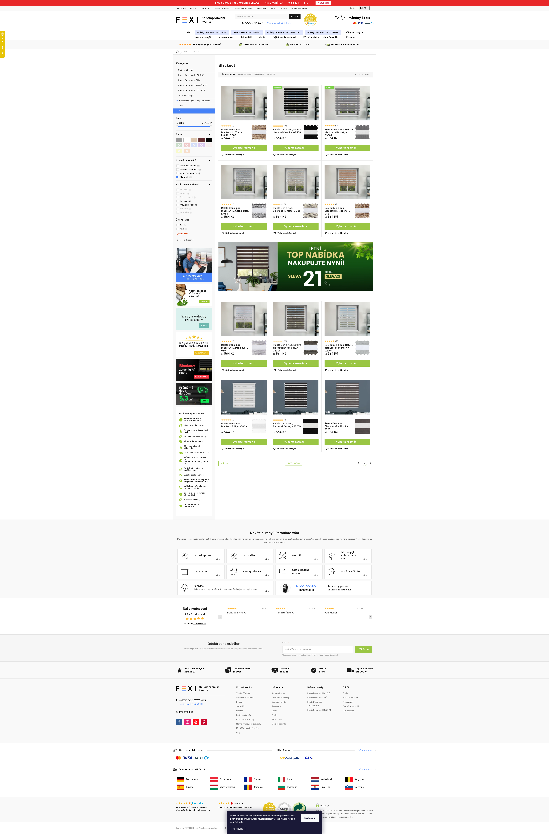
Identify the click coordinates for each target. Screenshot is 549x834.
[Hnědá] (201, 140)
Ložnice (185, 201)
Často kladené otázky (245, 720)
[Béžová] (194, 140)
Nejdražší (271, 74)
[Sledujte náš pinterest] (205, 722)
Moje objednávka (299, 8)
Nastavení (238, 829)
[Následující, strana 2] (364, 463)
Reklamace (261, 8)
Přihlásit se (364, 649)
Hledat (294, 16)
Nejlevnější (259, 74)
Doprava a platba (221, 8)
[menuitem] (188, 32)
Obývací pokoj (188, 205)
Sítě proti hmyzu (186, 70)
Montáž (193, 8)
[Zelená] (179, 145)
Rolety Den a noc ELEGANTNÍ (191, 90)
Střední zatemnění (190, 170)
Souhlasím (309, 818)
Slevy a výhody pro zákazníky (248, 724)
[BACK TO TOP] (545, 747)
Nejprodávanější (186, 96)
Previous (220, 617)
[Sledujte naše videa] (196, 722)
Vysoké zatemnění (190, 173)
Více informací (365, 750)
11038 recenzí (199, 624)
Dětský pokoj (187, 197)
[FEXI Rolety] (198, 688)
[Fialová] (201, 145)
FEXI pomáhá (348, 711)
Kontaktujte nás (278, 693)
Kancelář (185, 209)
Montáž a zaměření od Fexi (247, 728)
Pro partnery (348, 702)
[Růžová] (209, 145)
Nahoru (225, 463)
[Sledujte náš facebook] (180, 722)
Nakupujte (323, 3)
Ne (182, 225)
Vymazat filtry (182, 234)
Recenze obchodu (350, 698)
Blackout (185, 177)
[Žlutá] (179, 151)
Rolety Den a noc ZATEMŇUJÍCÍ (193, 85)
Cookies (275, 715)
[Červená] (186, 145)
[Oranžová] (186, 151)
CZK (352, 8)
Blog (273, 8)
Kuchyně (185, 190)
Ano (183, 229)
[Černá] (209, 140)
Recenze (205, 8)
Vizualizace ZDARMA (245, 698)
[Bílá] (186, 140)
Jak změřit (181, 8)
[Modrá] (194, 145)
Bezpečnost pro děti (351, 706)
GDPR (274, 711)
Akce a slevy (277, 720)
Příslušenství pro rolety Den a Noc (194, 101)
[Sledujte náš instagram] (188, 722)
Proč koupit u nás (243, 715)
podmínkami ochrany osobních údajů (322, 655)
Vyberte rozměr (243, 148)
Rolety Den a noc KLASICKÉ (191, 75)
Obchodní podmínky (243, 8)
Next (370, 617)
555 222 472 (254, 23)
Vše (180, 111)
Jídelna (184, 194)
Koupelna (185, 213)
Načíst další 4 (294, 463)
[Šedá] (179, 140)
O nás (345, 693)
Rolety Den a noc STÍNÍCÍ (189, 80)
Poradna (239, 702)
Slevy (180, 106)
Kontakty (283, 8)
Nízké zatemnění (189, 166)
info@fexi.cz (306, 590)
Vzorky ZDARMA (243, 693)
